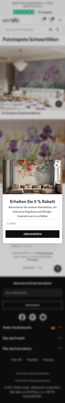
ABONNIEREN (32, 234)
